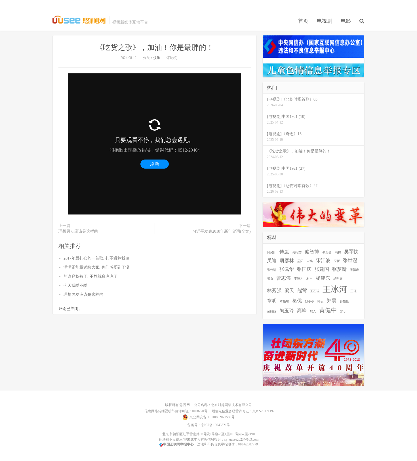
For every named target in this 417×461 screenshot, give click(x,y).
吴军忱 (351, 251)
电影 (346, 21)
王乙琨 (314, 291)
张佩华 (286, 269)
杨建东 (323, 278)
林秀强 (274, 290)
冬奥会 (327, 252)
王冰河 (335, 289)
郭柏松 (344, 301)
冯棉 (338, 252)
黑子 (343, 311)
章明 (272, 300)
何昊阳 (271, 252)
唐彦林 (287, 260)
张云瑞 (271, 269)
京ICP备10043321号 (215, 425)
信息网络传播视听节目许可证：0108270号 (175, 411)
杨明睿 (338, 278)
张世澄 (350, 260)
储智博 (312, 251)
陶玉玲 (286, 310)
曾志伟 (283, 278)
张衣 (270, 278)
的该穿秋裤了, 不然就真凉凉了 (90, 276)
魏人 (313, 311)
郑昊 (331, 300)
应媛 (337, 261)
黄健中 (328, 310)
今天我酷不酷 (75, 285)
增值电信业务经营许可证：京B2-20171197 (241, 411)
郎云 (320, 301)
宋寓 (310, 261)
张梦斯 (339, 269)
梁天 (289, 290)
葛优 (297, 300)
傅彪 (284, 251)
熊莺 (302, 290)
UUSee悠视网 (79, 20)
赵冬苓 (309, 301)
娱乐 (156, 58)
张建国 (322, 269)
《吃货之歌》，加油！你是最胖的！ (155, 47)
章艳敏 (284, 301)
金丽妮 (271, 311)
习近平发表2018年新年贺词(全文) (221, 231)
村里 (309, 278)
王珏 (353, 291)
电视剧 (324, 21)
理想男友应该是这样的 (78, 231)
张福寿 (354, 269)
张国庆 (304, 269)
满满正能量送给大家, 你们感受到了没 (96, 267)
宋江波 (323, 260)
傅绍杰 (297, 252)
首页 (303, 21)
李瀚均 (298, 278)
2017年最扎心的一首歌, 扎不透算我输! (97, 258)
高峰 (302, 310)
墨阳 (300, 261)
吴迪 (272, 260)
